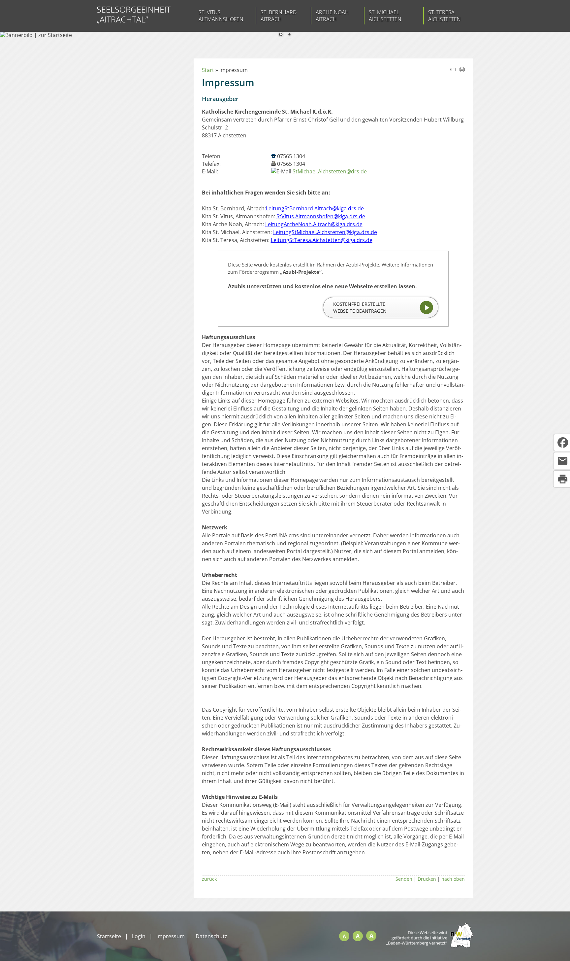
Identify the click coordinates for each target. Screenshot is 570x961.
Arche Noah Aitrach (332, 16)
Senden (404, 879)
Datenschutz (211, 936)
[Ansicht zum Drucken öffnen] (462, 70)
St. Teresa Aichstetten (444, 16)
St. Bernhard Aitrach (279, 16)
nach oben (453, 879)
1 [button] (280, 35)
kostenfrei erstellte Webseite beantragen (360, 307)
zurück (209, 879)
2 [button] (289, 35)
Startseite (109, 936)
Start (208, 70)
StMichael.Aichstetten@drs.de (330, 171)
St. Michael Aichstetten (385, 16)
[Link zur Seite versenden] (453, 70)
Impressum (170, 936)
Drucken (427, 879)
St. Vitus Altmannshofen (221, 16)
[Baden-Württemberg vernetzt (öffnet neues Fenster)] (429, 945)
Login (138, 936)
